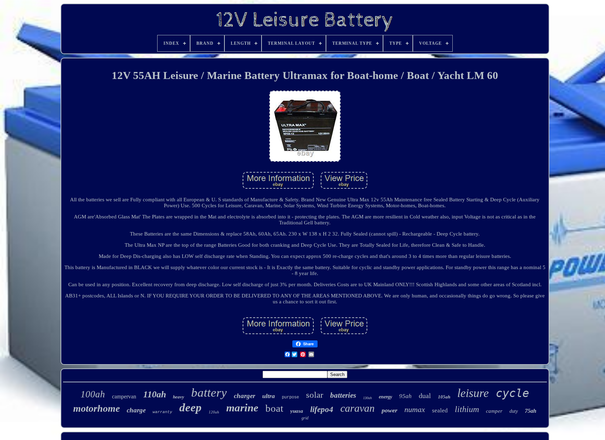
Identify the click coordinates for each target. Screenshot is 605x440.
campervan (124, 396)
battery (209, 392)
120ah (214, 412)
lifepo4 (321, 409)
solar (314, 394)
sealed (440, 410)
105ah (444, 396)
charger (244, 395)
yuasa (296, 411)
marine (242, 408)
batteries (343, 395)
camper (494, 411)
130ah (367, 398)
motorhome (96, 408)
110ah (154, 394)
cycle (512, 393)
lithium (467, 409)
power (389, 410)
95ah (405, 396)
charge (136, 410)
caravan (357, 408)
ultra (268, 395)
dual (425, 395)
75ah (530, 411)
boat (274, 408)
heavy (178, 396)
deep (190, 407)
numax (414, 409)
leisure (473, 393)
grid (304, 418)
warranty (162, 412)
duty (513, 411)
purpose (290, 397)
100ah (93, 394)
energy (385, 396)
